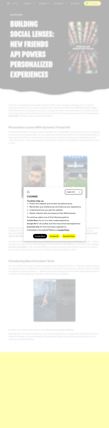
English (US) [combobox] (71, 192)
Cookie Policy (63, 230)
